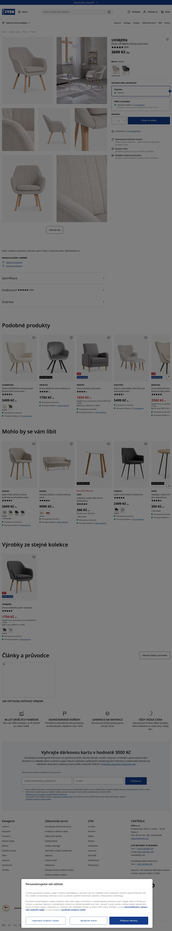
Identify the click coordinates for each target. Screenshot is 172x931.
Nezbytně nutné (88, 920)
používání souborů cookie (73, 910)
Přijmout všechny (129, 920)
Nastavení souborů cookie (46, 920)
